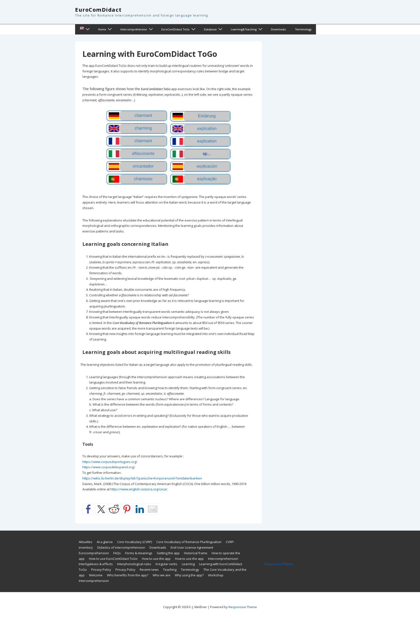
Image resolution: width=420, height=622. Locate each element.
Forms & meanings (138, 553)
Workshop (215, 575)
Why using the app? (189, 575)
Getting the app (168, 553)
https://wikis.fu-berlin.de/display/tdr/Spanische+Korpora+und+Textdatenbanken (142, 478)
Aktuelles (85, 542)
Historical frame (195, 553)
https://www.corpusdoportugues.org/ (109, 462)
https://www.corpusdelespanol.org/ (108, 467)
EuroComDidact (98, 9)
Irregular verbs (166, 564)
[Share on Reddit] (114, 509)
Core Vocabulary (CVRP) (134, 542)
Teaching (169, 569)
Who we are (161, 575)
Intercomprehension (133, 29)
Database (210, 29)
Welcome (96, 575)
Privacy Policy (101, 569)
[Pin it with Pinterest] (127, 509)
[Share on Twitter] (101, 509)
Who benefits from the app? (127, 575)
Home (102, 29)
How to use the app (156, 558)
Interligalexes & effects (96, 564)
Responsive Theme (279, 564)
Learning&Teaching (244, 29)
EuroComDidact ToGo (175, 29)
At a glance (105, 542)
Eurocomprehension (94, 553)
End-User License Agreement (192, 547)
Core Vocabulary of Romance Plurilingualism (188, 542)
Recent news (149, 569)
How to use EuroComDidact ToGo (113, 558)
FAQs (117, 553)
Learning (188, 564)
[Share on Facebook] (88, 509)
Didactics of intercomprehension (121, 547)
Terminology (303, 29)
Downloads (278, 29)
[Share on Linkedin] (140, 509)
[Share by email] (152, 509)
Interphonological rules (134, 564)
